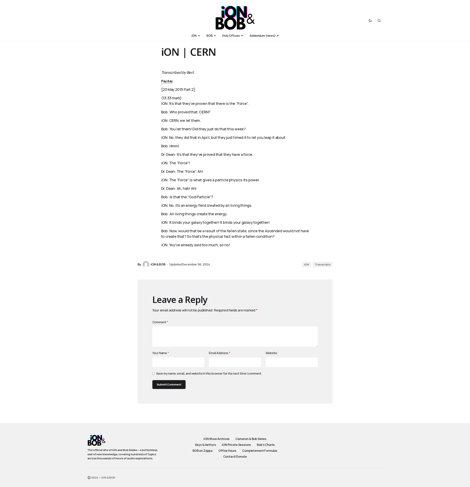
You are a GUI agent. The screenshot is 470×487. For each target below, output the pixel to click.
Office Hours (227, 451)
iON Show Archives (217, 439)
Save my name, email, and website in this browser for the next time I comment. (209, 373)
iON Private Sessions (236, 445)
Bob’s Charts (266, 445)
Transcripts (322, 264)
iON (306, 264)
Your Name (160, 353)
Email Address (219, 353)
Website (271, 353)
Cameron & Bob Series (250, 439)
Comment (160, 322)
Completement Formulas (259, 451)
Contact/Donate (235, 457)
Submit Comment (169, 384)
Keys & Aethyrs (205, 445)
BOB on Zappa (203, 451)
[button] (370, 20)
